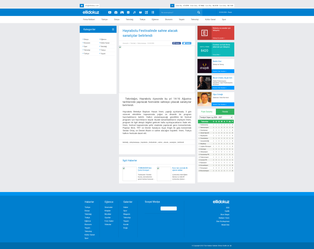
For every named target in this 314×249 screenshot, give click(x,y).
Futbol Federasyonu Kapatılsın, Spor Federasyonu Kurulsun (223, 82)
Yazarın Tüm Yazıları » (219, 71)
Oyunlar (108, 217)
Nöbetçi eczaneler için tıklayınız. (222, 29)
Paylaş (177, 43)
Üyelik (227, 211)
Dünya (116, 19)
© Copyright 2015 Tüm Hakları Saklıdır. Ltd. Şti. (212, 246)
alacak (166, 142)
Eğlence (155, 19)
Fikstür (225, 112)
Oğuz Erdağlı (218, 94)
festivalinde (153, 142)
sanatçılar (173, 142)
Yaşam (181, 19)
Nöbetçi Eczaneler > (219, 38)
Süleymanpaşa (141, 43)
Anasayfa (125, 43)
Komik (125, 224)
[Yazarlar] (147, 12)
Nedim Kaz (217, 61)
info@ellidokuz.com (92, 6)
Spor (224, 19)
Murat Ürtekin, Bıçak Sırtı (222, 78)
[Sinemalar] (128, 12)
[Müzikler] (134, 12)
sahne (160, 142)
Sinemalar (109, 207)
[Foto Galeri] (116, 12)
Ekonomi (168, 19)
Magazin (126, 214)
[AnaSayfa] (91, 12)
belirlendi (181, 142)
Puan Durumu (206, 112)
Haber (125, 207)
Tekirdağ (129, 19)
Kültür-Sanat (210, 19)
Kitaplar (108, 211)
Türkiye (104, 19)
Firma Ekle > (216, 54)
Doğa (125, 228)
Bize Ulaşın (225, 214)
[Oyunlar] (122, 12)
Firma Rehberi (89, 19)
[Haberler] (153, 12)
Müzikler (108, 214)
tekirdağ (125, 142)
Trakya (142, 19)
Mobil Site (225, 225)
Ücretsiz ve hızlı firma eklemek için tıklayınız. (221, 46)
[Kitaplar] (140, 12)
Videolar (108, 224)
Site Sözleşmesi (222, 221)
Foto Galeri (109, 221)
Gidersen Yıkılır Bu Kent (221, 97)
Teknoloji (195, 19)
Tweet (188, 43)
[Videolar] (110, 12)
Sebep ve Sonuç (218, 64)
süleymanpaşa (134, 142)
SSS (227, 208)
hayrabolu (144, 142)
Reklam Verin (224, 218)
